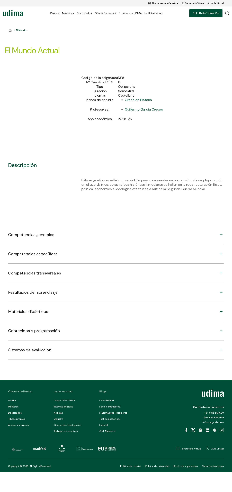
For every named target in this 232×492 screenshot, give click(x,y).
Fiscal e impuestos (109, 406)
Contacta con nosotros (208, 407)
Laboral (103, 425)
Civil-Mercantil (107, 431)
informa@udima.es (213, 422)
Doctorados (84, 13)
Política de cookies (130, 466)
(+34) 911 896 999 (214, 417)
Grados (54, 13)
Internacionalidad (63, 406)
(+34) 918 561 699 (214, 412)
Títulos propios (16, 418)
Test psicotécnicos (110, 418)
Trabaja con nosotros (66, 431)
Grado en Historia (138, 100)
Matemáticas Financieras (113, 412)
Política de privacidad (157, 466)
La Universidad (154, 13)
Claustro (58, 418)
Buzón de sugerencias (186, 466)
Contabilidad (106, 400)
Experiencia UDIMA (130, 13)
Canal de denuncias (213, 466)
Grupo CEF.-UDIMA (64, 400)
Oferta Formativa (105, 13)
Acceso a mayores (18, 425)
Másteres (68, 13)
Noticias (58, 412)
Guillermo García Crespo (144, 109)
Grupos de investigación (67, 425)
